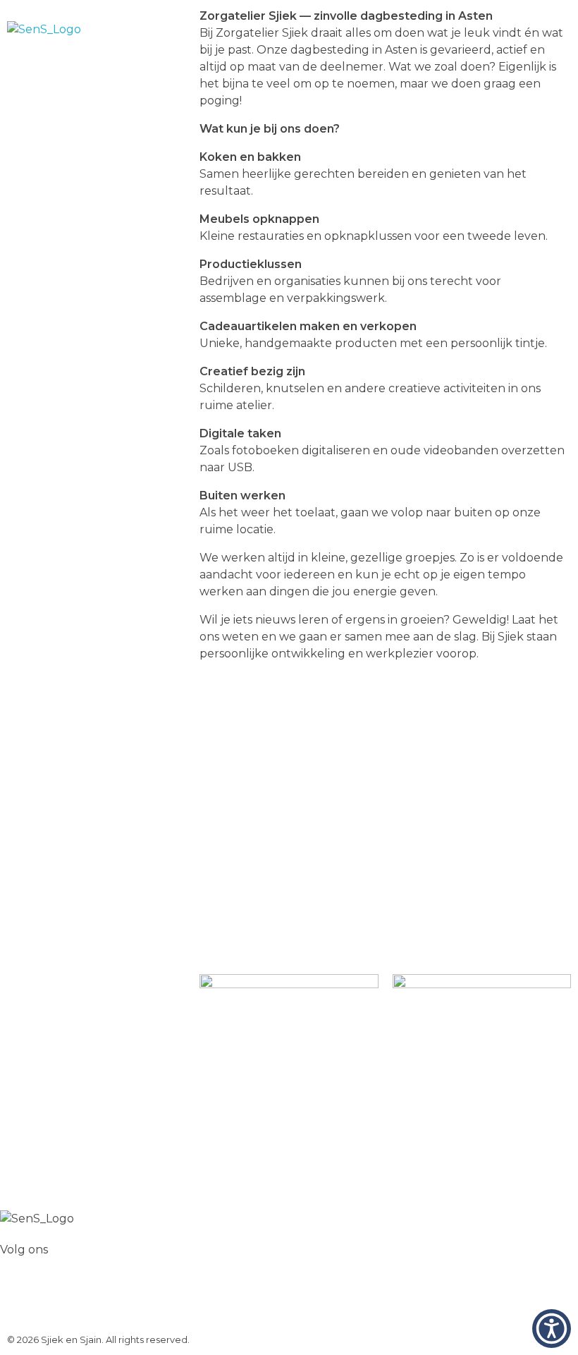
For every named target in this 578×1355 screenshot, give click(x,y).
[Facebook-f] (17, 1301)
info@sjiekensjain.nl (288, 912)
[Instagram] (55, 1301)
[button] (551, 1328)
